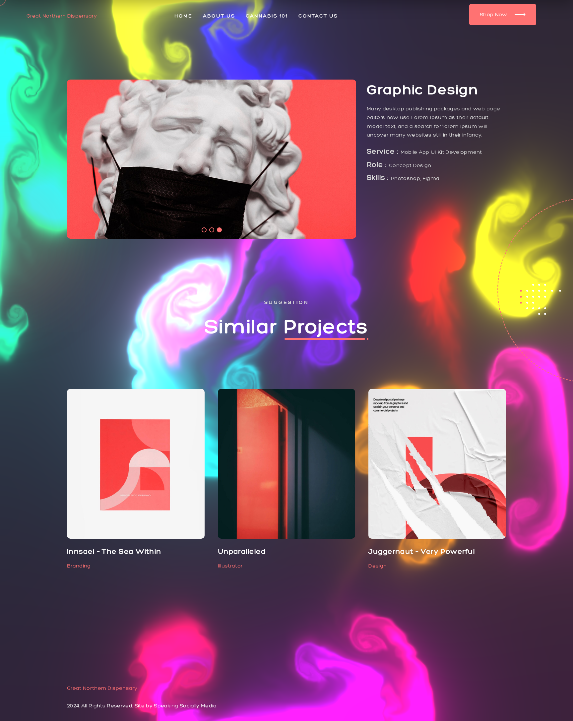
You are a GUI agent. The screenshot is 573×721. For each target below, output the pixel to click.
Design (377, 566)
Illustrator (230, 566)
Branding (79, 566)
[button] (204, 229)
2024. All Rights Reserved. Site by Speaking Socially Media (142, 705)
